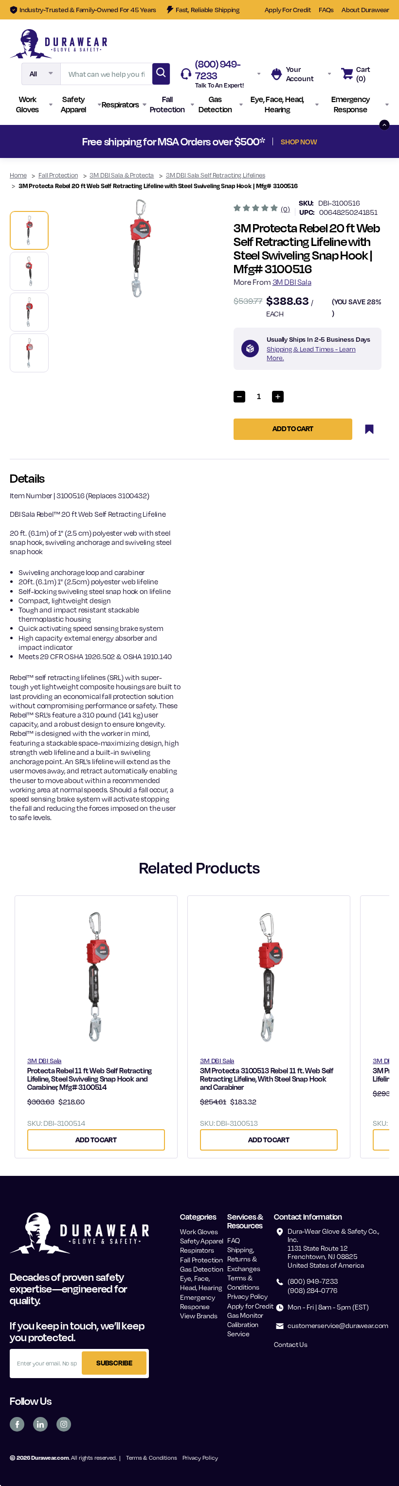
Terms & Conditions (151, 1457)
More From (272, 282)
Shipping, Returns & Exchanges (243, 1258)
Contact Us (290, 1344)
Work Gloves (199, 1231)
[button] (31, 104)
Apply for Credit (250, 1306)
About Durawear (365, 9)
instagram (63, 1424)
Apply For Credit (288, 9)
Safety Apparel (201, 1241)
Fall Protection (201, 1260)
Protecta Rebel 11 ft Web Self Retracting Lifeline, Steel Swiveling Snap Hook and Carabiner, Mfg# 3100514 (89, 1078)
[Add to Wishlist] (369, 429)
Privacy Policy (247, 1296)
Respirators (197, 1250)
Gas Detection (201, 1269)
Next (372, 141)
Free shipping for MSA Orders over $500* (199, 141)
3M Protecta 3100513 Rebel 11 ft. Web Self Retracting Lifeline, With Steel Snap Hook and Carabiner (266, 1078)
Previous (26, 141)
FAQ (233, 1240)
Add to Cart (95, 1140)
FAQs (326, 9)
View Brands (198, 1315)
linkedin (40, 1424)
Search (161, 74)
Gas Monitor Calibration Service (245, 1324)
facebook (17, 1424)
